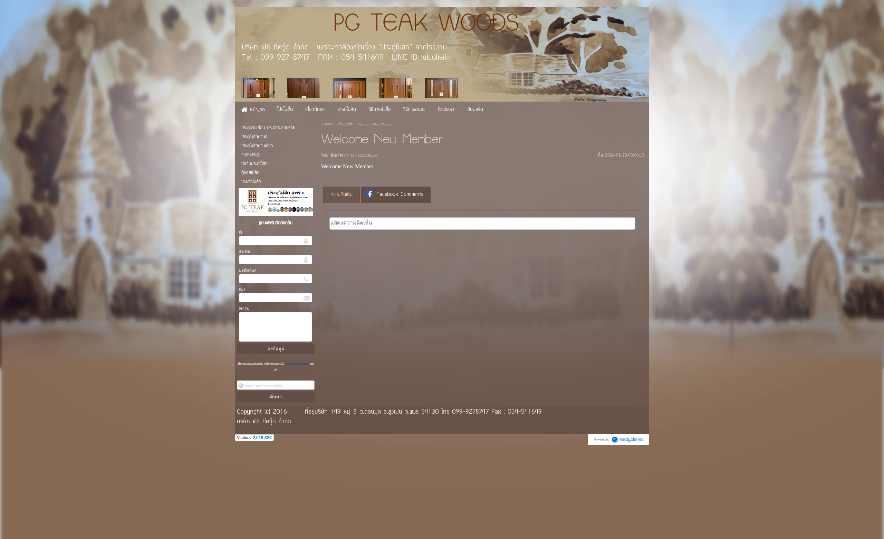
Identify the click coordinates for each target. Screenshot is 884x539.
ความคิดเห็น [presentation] (341, 194)
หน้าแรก (327, 124)
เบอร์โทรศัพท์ (247, 270)
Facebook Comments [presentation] (399, 194)
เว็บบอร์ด (345, 124)
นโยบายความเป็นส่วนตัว (297, 364)
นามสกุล (244, 251)
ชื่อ (240, 232)
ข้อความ (244, 308)
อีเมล (242, 289)
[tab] (341, 195)
